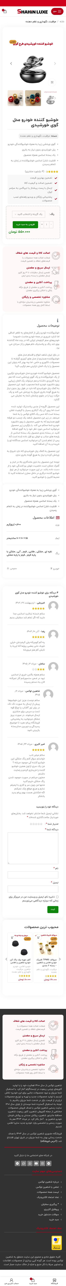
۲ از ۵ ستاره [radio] (38, 824)
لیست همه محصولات (48, 1192)
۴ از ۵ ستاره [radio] (33, 824)
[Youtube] (36, 1163)
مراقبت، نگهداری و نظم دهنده (41, 21)
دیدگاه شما (51, 829)
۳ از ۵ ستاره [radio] (36, 824)
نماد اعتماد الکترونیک (48, 1197)
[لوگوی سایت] (32, 11)
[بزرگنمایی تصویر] (52, 82)
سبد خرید (54, 1219)
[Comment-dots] (23, 1163)
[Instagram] (42, 1163)
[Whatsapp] (30, 1163)
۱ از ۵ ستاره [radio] (41, 824)
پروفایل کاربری (51, 1209)
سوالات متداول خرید (48, 1214)
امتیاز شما (52, 824)
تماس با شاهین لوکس (47, 1187)
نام (55, 868)
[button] (55, 63)
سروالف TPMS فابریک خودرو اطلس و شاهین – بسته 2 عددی (46, 962)
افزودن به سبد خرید (25, 224)
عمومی (13, 568)
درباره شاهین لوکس (48, 1182)
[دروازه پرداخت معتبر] (57, 1242)
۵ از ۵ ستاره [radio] (31, 824)
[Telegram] (48, 1163)
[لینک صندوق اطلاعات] (33, 257)
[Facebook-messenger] (17, 1163)
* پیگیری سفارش (50, 1204)
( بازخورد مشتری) (34, 171)
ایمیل (54, 882)
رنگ (52, 214)
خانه (62, 21)
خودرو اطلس (24, 966)
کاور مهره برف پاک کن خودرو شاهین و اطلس (20, 961)
